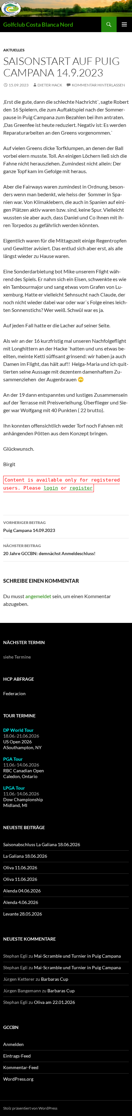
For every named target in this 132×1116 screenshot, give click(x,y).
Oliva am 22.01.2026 (54, 1002)
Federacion (14, 693)
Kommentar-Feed (20, 1067)
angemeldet (38, 596)
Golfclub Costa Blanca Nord (38, 24)
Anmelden (13, 1044)
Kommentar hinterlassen (98, 85)
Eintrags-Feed (17, 1055)
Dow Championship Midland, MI (23, 802)
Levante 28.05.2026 (22, 914)
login (51, 488)
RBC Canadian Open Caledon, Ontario (23, 773)
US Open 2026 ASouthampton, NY (22, 744)
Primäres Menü (124, 24)
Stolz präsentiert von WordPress (30, 1108)
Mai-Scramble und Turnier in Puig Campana (77, 956)
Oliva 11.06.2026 (20, 867)
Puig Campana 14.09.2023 (29, 526)
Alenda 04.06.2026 (22, 890)
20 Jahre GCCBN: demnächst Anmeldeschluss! (49, 549)
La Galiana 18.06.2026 (25, 856)
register (81, 488)
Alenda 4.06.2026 (20, 902)
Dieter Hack (49, 85)
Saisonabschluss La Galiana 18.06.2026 (41, 844)
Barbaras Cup (54, 979)
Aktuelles (14, 50)
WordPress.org (18, 1079)
